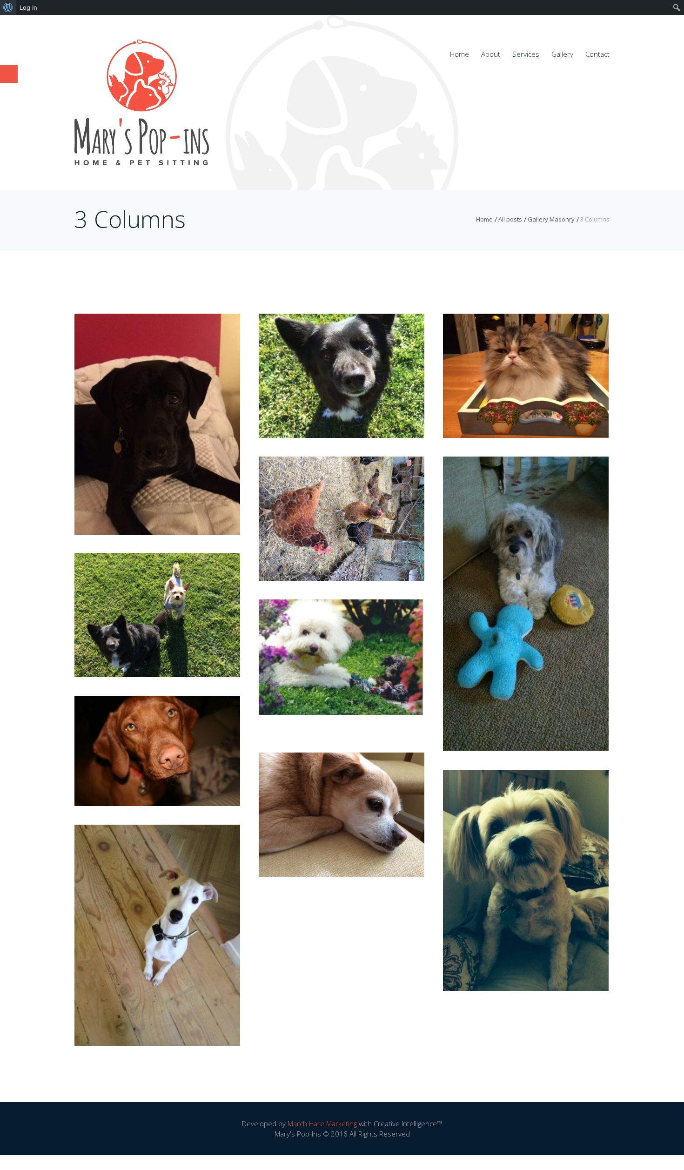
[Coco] (525, 866)
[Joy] (525, 362)
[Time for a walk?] (157, 410)
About (490, 54)
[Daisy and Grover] (341, 643)
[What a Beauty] (341, 362)
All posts (510, 219)
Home (459, 54)
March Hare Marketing (322, 1123)
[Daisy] (525, 590)
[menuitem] (8, 7)
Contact (597, 54)
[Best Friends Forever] (157, 601)
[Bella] (157, 736)
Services (525, 54)
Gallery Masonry (551, 219)
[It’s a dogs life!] (341, 801)
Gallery (562, 54)
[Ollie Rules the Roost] (157, 921)
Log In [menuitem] (28, 7)
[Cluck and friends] (341, 505)
